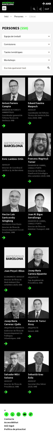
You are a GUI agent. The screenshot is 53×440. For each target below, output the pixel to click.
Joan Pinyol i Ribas (14, 270)
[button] (4, 8)
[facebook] (6, 414)
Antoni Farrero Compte (10, 104)
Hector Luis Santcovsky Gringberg (8, 217)
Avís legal (9, 425)
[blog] (31, 414)
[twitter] (12, 414)
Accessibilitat (11, 422)
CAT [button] (47, 8)
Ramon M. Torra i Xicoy (37, 322)
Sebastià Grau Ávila (35, 376)
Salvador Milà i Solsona (12, 376)
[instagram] (18, 414)
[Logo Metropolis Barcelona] (11, 3)
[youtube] (24, 414)
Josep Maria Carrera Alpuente (37, 272)
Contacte (9, 419)
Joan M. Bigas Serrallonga (35, 216)
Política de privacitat (15, 429)
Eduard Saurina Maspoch (36, 104)
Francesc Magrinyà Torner (38, 160)
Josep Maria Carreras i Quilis (12, 322)
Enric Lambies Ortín (12, 159)
